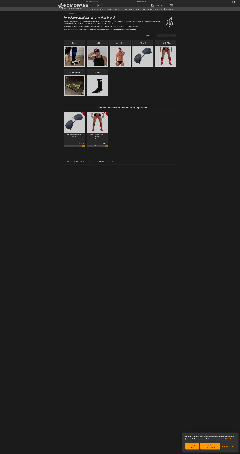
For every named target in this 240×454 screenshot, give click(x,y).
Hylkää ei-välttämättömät (210, 446)
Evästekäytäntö (226, 439)
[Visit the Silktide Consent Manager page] (233, 446)
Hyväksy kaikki (192, 446)
